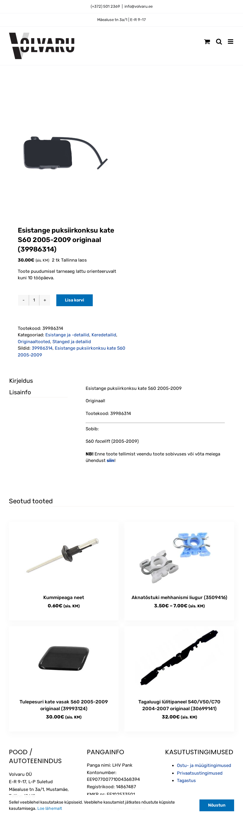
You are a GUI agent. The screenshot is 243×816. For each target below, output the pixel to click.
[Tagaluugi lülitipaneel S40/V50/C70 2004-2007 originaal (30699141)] (179, 659)
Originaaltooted (34, 341)
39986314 (42, 348)
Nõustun (217, 805)
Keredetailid (104, 335)
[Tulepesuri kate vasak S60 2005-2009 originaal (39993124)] (64, 659)
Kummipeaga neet (63, 597)
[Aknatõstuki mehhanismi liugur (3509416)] (179, 555)
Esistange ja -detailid (67, 335)
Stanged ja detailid (71, 341)
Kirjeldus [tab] (21, 380)
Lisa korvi (74, 300)
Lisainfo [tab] (20, 392)
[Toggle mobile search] (219, 41)
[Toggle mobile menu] (231, 41)
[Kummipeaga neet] (64, 555)
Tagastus (186, 780)
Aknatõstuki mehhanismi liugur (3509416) (179, 597)
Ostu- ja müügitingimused (204, 765)
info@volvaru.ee (138, 6)
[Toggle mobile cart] (207, 41)
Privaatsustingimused (200, 773)
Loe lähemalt (49, 808)
